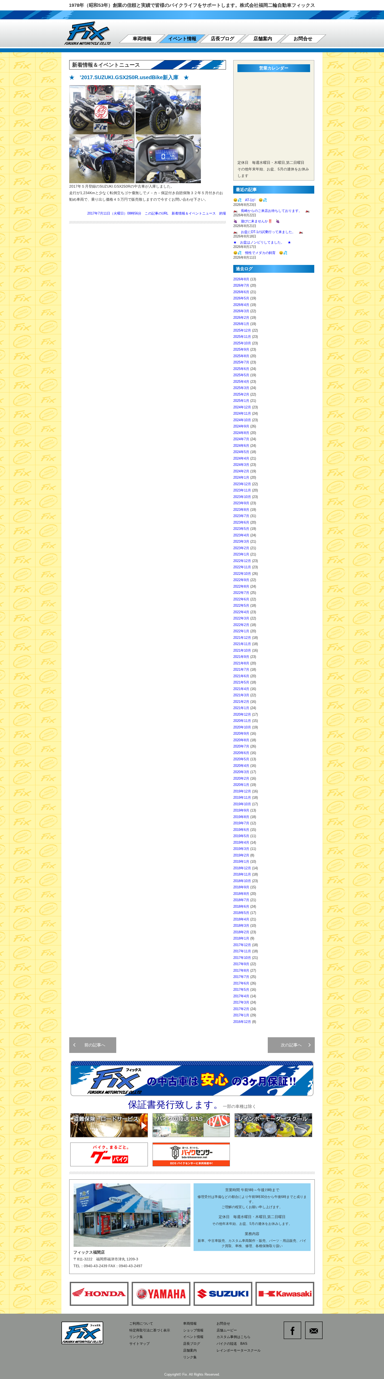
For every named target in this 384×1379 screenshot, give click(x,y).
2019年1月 (241, 862)
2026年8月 (241, 279)
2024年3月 (241, 465)
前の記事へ (92, 1045)
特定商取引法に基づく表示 (149, 1330)
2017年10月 (242, 958)
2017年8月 (241, 970)
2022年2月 (241, 625)
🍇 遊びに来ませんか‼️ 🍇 (256, 221)
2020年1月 (241, 785)
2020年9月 (241, 733)
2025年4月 (241, 382)
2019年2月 (241, 855)
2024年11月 (242, 413)
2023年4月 (241, 535)
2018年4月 (241, 919)
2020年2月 (241, 778)
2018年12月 (242, 868)
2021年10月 (242, 650)
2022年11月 (242, 567)
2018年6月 (241, 906)
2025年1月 (241, 401)
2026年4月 (241, 305)
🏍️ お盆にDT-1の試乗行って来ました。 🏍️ (268, 232)
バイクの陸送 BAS (232, 1344)
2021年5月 (241, 682)
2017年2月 (241, 1009)
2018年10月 (242, 881)
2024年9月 (241, 426)
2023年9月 (241, 503)
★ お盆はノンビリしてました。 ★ (262, 242)
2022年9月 (241, 580)
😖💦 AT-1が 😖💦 (250, 200)
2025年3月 (241, 388)
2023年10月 (242, 497)
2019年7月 (241, 823)
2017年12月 (242, 945)
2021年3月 (241, 695)
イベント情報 (182, 38)
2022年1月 (241, 631)
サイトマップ (139, 1344)
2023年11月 (242, 490)
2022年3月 (241, 618)
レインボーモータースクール (239, 1350)
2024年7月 (241, 439)
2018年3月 (241, 926)
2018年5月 (241, 913)
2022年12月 (242, 561)
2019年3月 (241, 849)
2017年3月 (241, 1002)
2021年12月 (242, 638)
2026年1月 (241, 324)
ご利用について (141, 1323)
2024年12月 (242, 407)
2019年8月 (241, 817)
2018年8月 (241, 894)
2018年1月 (241, 938)
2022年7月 (241, 593)
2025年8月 (241, 356)
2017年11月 (242, 951)
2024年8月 (241, 433)
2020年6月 (241, 753)
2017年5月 (241, 990)
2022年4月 (241, 612)
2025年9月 (241, 349)
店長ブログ (222, 38)
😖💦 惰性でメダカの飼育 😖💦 (260, 253)
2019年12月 (242, 791)
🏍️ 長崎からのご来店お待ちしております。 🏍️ (271, 211)
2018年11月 (242, 874)
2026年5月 (241, 298)
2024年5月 (241, 452)
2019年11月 (242, 797)
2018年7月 (241, 900)
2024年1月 (241, 477)
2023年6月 (241, 522)
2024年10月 (242, 420)
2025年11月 (242, 337)
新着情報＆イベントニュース (194, 213)
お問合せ (303, 38)
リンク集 (136, 1337)
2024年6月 (241, 446)
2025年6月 (241, 369)
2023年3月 (241, 541)
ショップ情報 (193, 1330)
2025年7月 (241, 362)
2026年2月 (241, 318)
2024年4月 (241, 458)
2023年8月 (241, 510)
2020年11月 (242, 721)
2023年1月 (241, 554)
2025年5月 (241, 375)
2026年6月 (241, 292)
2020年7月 (241, 746)
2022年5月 (241, 605)
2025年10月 (242, 343)
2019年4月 (241, 842)
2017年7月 (241, 977)
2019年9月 (241, 810)
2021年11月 (242, 644)
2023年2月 (241, 548)
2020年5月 (241, 759)
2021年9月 (241, 657)
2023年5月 (241, 529)
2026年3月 (241, 311)
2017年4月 (241, 996)
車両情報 (142, 38)
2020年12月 (242, 714)
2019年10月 (242, 804)
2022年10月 (242, 574)
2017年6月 (241, 983)
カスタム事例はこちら (234, 1337)
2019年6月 (241, 830)
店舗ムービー (227, 1330)
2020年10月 (242, 727)
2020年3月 (241, 772)
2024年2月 (241, 471)
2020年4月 (241, 766)
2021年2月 (241, 702)
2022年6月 (241, 599)
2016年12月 (242, 1022)
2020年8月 (241, 740)
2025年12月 (242, 330)
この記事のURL (156, 213)
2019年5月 (241, 836)
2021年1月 (241, 708)
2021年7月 (241, 669)
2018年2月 (241, 932)
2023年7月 (241, 516)
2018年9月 (241, 887)
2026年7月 (241, 285)
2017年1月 (241, 1015)
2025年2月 (241, 394)
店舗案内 (262, 38)
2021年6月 (241, 676)
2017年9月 (241, 964)
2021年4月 (241, 689)
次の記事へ (293, 1045)
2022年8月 (241, 586)
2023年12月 (242, 484)
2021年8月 (241, 663)
